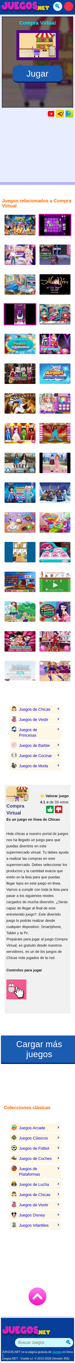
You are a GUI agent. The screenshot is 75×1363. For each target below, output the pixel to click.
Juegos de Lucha (34, 1184)
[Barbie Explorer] (20, 406)
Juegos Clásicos (33, 1138)
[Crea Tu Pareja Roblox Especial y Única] (55, 466)
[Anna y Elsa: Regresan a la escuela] (55, 674)
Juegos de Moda (33, 766)
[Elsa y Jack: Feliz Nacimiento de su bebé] (55, 525)
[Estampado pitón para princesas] (20, 495)
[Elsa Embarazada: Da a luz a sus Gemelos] (20, 287)
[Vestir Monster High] (20, 644)
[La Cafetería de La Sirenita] (20, 525)
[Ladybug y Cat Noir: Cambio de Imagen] (55, 644)
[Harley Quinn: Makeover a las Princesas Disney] (20, 376)
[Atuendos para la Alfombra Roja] (55, 436)
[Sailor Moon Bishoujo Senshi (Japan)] (55, 258)
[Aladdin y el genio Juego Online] (55, 287)
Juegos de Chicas (34, 709)
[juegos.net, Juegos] (25, 6)
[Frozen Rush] (55, 495)
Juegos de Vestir (33, 719)
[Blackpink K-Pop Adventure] (55, 347)
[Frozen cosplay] (20, 585)
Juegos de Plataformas (29, 1171)
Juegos (57, 1352)
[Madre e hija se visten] (20, 614)
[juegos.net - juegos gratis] (26, 1330)
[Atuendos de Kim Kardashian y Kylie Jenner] (20, 466)
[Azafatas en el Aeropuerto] (55, 376)
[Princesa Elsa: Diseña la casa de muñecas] (20, 674)
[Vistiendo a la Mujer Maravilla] (55, 614)
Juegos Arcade (32, 1128)
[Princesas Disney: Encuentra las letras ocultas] (20, 347)
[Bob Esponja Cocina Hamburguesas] (20, 555)
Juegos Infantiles (34, 1225)
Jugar (37, 73)
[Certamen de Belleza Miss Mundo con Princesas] (20, 436)
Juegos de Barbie (34, 745)
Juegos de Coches (35, 1158)
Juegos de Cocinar (35, 755)
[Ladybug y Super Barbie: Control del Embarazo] (55, 317)
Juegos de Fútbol (34, 1148)
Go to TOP (37, 1296)
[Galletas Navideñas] (55, 585)
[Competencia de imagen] (55, 406)
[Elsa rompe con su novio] (20, 258)
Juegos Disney (32, 1215)
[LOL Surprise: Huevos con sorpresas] (55, 555)
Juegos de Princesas (28, 732)
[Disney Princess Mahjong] (20, 228)
